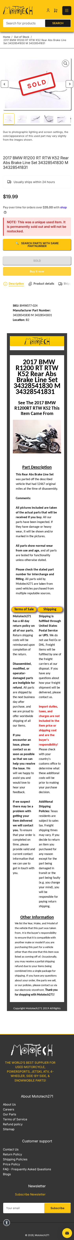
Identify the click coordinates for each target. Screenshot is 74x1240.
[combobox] (37, 23)
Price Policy (11, 1164)
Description (16, 283)
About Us (9, 1104)
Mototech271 (42, 1235)
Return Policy (12, 1154)
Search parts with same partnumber (37, 244)
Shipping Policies (15, 1159)
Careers (8, 1109)
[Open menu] (66, 10)
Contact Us (11, 1149)
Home (6, 36)
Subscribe (57, 1208)
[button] (6, 1222)
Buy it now (37, 271)
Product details (44, 283)
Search (57, 23)
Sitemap (8, 1129)
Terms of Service (15, 1119)
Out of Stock (21, 36)
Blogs (7, 1174)
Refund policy (12, 1124)
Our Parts (9, 1114)
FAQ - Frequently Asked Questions (27, 1169)
